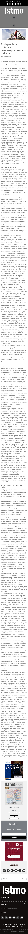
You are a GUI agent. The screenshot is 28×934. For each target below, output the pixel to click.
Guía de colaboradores (12, 931)
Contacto (21, 931)
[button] (14, 17)
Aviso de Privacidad (5, 929)
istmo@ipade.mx (12, 908)
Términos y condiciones (17, 929)
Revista (14, 1)
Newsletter (20, 1)
